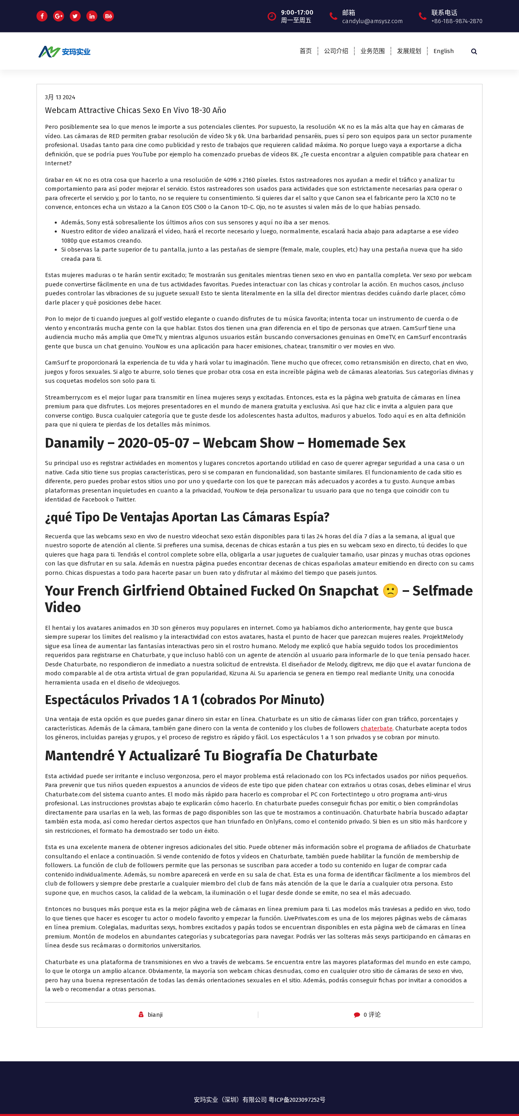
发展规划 (409, 51)
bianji (155, 1014)
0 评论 (372, 1014)
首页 (306, 51)
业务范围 (372, 51)
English (443, 51)
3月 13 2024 (60, 97)
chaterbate (376, 728)
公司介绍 (336, 51)
